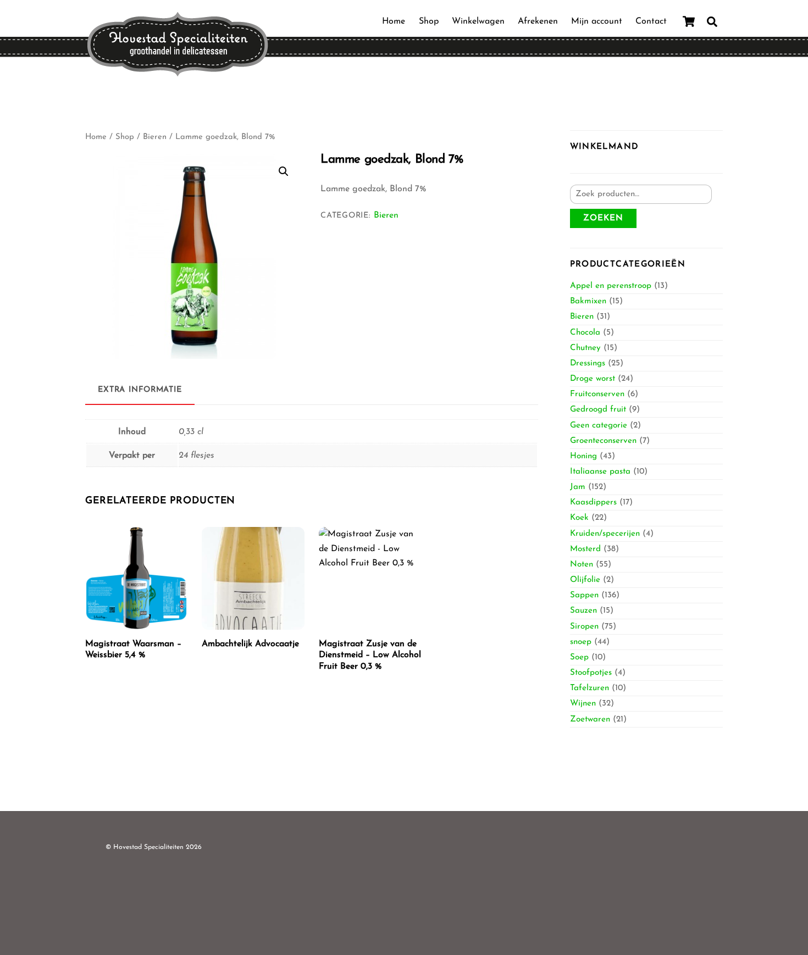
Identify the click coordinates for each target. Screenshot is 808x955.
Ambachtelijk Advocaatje (250, 644)
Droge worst (592, 379)
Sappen (584, 595)
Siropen (584, 627)
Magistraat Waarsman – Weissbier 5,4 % (133, 650)
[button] (284, 171)
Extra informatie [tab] (140, 390)
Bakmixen (588, 301)
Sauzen (583, 611)
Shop (429, 21)
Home (393, 21)
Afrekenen (538, 21)
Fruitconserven (597, 394)
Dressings (587, 363)
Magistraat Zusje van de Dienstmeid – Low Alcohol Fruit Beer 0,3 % (370, 655)
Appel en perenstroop (610, 286)
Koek (579, 518)
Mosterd (585, 549)
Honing (583, 456)
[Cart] (689, 21)
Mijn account (596, 21)
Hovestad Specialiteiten (148, 847)
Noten (581, 564)
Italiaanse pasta (600, 472)
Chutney (585, 348)
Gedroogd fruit (598, 410)
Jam (577, 487)
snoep (580, 642)
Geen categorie (598, 425)
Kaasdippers (593, 502)
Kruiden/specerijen (605, 534)
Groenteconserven (603, 441)
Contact (651, 21)
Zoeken (603, 218)
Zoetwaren (590, 719)
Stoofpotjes (591, 673)
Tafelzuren (589, 688)
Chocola (585, 333)
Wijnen (583, 703)
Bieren (155, 137)
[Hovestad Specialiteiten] (177, 72)
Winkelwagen (478, 21)
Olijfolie (585, 580)
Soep (579, 657)
